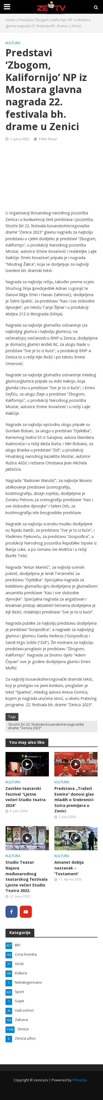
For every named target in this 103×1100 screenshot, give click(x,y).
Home (10, 20)
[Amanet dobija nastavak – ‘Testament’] (76, 838)
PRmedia (79, 1080)
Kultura (12, 43)
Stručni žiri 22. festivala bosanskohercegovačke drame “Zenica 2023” (46, 726)
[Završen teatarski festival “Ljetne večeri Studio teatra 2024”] (27, 764)
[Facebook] (11, 912)
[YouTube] (26, 912)
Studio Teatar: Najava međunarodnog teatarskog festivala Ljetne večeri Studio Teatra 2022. (26, 876)
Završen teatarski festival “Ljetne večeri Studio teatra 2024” (25, 797)
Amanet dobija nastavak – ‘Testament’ (69, 868)
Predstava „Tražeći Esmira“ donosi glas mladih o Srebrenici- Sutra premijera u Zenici (74, 800)
